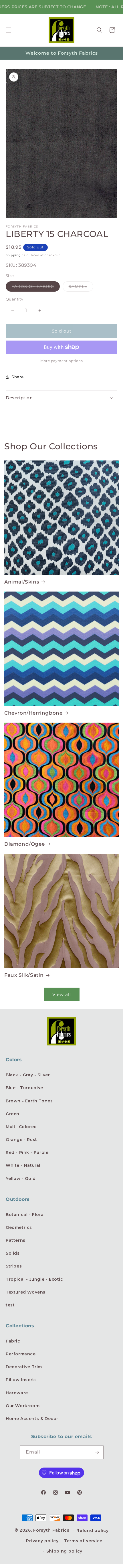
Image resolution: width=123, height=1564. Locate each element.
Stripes (14, 1266)
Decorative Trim (24, 1366)
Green (12, 1113)
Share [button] (17, 376)
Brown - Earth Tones (29, 1101)
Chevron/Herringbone (33, 713)
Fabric (13, 1341)
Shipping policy (64, 1551)
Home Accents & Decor (32, 1418)
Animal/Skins (21, 582)
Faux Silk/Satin (24, 975)
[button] (8, 30)
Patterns (15, 1240)
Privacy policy (42, 1540)
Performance (21, 1354)
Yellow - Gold (21, 1178)
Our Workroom (22, 1405)
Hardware (17, 1392)
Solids (13, 1253)
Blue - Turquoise (24, 1087)
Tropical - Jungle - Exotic (34, 1279)
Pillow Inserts (21, 1379)
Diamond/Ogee (24, 844)
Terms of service (83, 1540)
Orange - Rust (21, 1139)
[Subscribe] (97, 1452)
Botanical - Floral (25, 1214)
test (10, 1305)
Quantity (14, 299)
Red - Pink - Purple (27, 1152)
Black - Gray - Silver (28, 1074)
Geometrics (19, 1227)
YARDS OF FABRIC (36, 288)
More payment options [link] (61, 361)
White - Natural (23, 1165)
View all (61, 994)
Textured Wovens (25, 1292)
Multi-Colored (21, 1126)
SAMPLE (81, 288)
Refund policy (92, 1530)
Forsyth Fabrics (52, 1530)
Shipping (13, 255)
